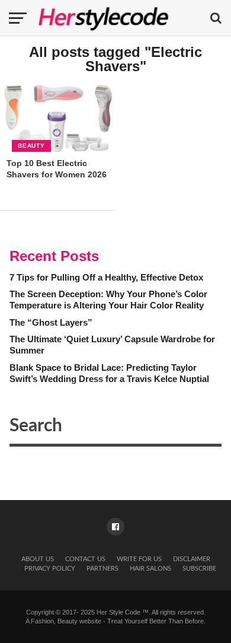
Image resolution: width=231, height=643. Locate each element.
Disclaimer (191, 559)
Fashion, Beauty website (66, 621)
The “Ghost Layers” (50, 322)
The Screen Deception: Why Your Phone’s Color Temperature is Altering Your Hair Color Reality (108, 299)
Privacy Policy (49, 568)
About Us (37, 559)
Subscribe (199, 568)
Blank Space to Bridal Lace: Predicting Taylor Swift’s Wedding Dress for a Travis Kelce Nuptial (109, 373)
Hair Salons (150, 568)
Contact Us (85, 559)
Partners (102, 568)
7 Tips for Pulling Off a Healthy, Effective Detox (106, 277)
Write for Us (139, 559)
